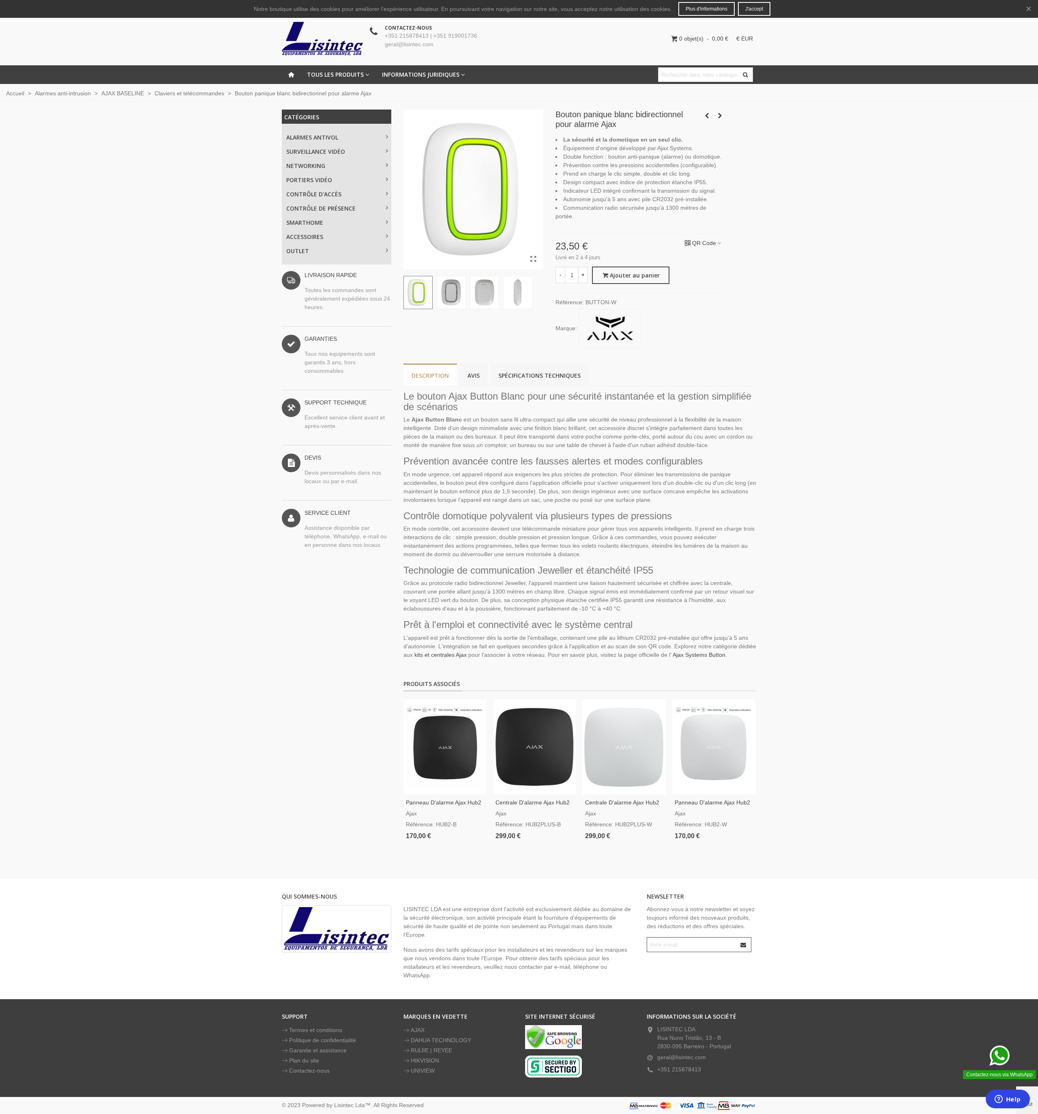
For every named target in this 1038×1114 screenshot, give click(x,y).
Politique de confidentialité (322, 1040)
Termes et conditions (315, 1030)
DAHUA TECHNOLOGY (441, 1040)
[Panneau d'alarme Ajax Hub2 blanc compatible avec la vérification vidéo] (713, 746)
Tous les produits (335, 74)
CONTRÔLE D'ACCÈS (313, 194)
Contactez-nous (309, 1070)
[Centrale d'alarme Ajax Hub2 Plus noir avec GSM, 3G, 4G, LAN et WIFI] (534, 746)
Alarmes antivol (312, 137)
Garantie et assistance (318, 1050)
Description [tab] (430, 375)
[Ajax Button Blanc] (533, 259)
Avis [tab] (474, 375)
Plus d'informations (706, 9)
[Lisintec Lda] (322, 38)
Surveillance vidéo (315, 151)
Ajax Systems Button (699, 655)
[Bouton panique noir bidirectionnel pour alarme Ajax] (720, 116)
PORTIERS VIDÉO (309, 180)
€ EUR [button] (744, 38)
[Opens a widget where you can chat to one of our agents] (1007, 1100)
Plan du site (304, 1060)
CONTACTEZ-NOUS (408, 27)
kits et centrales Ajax (440, 655)
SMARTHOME (304, 222)
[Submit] (743, 945)
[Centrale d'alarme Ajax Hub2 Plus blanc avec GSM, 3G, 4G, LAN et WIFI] (624, 746)
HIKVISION (425, 1060)
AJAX (418, 1030)
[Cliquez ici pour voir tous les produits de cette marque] (610, 328)
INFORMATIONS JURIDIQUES (420, 74)
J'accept (754, 9)
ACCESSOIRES (304, 237)
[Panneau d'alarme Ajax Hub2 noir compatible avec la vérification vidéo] (445, 746)
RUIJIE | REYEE (431, 1050)
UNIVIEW (423, 1070)
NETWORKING (305, 166)
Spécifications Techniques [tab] (539, 375)
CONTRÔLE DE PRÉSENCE (321, 208)
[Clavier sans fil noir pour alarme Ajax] (707, 116)
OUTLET (297, 251)
